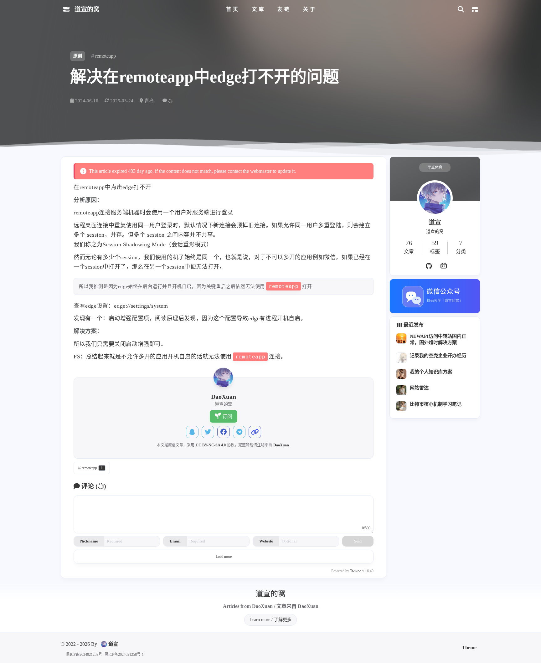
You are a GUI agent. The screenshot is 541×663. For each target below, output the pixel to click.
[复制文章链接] (255, 432)
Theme (469, 647)
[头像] (435, 198)
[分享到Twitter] (208, 432)
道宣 (113, 644)
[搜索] (460, 9)
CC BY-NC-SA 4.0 (211, 445)
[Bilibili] (443, 266)
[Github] (428, 266)
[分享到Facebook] (223, 432)
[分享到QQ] (192, 432)
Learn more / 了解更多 (270, 619)
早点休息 (434, 167)
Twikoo (355, 571)
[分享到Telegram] (239, 432)
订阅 (227, 416)
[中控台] (474, 9)
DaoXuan (281, 445)
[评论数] (168, 100)
